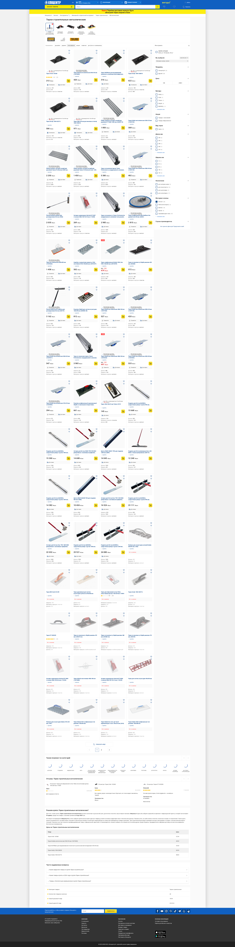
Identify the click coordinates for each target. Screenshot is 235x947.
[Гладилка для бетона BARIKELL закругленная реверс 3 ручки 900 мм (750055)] (140, 485)
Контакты (84, 925)
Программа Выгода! (124, 935)
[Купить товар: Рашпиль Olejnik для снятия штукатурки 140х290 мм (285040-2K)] (96, 316)
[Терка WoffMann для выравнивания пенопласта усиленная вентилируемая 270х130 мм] (113, 60)
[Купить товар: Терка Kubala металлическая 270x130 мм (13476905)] (68, 410)
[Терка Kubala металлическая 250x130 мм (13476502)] (86, 60)
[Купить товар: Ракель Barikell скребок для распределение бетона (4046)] (68, 222)
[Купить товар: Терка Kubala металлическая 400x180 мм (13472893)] (150, 363)
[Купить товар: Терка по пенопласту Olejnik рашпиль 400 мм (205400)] (150, 269)
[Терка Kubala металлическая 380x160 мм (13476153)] (140, 155)
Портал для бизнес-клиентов (163, 923)
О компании (85, 921)
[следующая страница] (109, 750)
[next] (188, 758)
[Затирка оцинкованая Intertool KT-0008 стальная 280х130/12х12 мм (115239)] (113, 666)
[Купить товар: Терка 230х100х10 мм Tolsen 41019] (123, 411)
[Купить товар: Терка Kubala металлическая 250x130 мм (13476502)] (96, 80)
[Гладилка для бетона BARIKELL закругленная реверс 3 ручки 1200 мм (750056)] (113, 532)
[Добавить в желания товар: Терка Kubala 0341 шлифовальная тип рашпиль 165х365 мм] (96, 700)
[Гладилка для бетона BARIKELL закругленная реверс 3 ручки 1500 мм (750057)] (86, 532)
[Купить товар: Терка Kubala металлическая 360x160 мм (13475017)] (68, 363)
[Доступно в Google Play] (160, 936)
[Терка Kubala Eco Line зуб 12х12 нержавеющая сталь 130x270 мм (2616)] (113, 709)
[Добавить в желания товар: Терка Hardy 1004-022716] (151, 570)
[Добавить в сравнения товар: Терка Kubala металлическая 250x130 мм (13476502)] (96, 53)
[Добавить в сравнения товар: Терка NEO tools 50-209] (69, 573)
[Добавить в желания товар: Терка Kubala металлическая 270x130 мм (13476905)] (69, 381)
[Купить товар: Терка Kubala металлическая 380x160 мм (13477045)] (123, 316)
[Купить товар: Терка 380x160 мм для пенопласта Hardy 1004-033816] (96, 129)
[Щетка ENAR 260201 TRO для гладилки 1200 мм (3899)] (113, 438)
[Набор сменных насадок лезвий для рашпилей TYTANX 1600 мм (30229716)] (113, 108)
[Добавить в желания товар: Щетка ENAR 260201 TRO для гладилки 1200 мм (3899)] (124, 429)
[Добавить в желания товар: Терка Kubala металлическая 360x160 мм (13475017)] (69, 334)
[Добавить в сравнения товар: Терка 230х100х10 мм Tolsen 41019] (124, 384)
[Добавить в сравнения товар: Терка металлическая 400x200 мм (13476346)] (69, 243)
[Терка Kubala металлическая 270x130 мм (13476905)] (58, 390)
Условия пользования (161, 921)
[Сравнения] (164, 7)
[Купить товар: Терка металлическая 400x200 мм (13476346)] (68, 269)
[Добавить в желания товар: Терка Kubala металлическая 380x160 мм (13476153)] (151, 146)
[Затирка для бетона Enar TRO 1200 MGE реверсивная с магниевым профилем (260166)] (113, 485)
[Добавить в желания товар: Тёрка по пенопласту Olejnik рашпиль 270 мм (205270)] (151, 613)
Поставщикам (86, 929)
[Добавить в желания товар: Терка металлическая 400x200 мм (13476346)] (69, 240)
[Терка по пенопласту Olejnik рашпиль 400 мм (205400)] (140, 249)
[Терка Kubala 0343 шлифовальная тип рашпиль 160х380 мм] (140, 709)
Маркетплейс (85, 931)
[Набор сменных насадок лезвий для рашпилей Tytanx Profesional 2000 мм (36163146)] (58, 155)
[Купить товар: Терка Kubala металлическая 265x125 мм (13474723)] (150, 128)
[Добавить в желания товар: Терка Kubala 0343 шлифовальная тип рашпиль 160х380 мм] (151, 700)
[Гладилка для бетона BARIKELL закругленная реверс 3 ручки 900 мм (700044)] (140, 390)
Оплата (120, 921)
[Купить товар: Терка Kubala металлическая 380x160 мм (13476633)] (123, 363)
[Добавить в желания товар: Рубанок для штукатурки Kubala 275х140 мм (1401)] (69, 700)
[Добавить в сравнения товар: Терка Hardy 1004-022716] (151, 573)
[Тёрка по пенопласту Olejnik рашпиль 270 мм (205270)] (140, 622)
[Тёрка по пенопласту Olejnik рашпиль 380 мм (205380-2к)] (113, 622)
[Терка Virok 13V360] (58, 60)
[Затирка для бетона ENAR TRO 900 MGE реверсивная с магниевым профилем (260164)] (86, 438)
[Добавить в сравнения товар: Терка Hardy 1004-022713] (69, 101)
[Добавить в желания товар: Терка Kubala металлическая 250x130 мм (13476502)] (96, 51)
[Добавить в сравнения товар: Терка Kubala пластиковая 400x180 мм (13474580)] (96, 659)
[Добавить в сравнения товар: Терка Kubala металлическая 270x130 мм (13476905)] (69, 384)
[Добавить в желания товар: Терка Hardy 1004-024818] (151, 51)
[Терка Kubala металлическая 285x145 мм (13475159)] (140, 296)
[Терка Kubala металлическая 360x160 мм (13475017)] (58, 343)
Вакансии (84, 927)
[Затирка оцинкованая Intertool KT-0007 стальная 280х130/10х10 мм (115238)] (86, 202)
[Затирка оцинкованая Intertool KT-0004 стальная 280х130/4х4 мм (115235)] (58, 666)
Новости (84, 923)
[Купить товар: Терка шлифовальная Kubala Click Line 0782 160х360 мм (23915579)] (123, 269)
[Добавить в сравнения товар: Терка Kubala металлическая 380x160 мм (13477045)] (124, 290)
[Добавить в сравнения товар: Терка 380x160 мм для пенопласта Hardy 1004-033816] (96, 101)
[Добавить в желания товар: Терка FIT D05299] (69, 613)
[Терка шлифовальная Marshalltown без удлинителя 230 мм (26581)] (140, 202)
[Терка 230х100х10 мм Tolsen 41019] (113, 390)
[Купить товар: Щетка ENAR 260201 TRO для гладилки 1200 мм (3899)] (123, 458)
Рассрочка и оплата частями (126, 923)
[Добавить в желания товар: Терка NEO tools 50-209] (69, 570)
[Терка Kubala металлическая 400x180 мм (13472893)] (140, 343)
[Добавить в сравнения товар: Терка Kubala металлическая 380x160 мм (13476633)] (124, 337)
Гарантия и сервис (123, 929)
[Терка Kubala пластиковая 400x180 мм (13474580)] (86, 666)
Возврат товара (122, 927)
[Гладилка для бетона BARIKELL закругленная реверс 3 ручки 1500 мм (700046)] (58, 438)
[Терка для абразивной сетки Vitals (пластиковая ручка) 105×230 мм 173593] (113, 579)
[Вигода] (166, 2)
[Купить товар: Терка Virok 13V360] (68, 81)
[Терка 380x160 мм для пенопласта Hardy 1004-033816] (86, 108)
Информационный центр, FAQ (53, 920)
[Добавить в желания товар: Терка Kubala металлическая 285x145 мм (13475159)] (151, 287)
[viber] (171, 911)
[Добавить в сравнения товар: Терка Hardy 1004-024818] (151, 53)
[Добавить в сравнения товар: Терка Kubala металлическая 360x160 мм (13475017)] (69, 337)
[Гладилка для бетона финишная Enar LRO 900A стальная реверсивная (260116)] (140, 438)
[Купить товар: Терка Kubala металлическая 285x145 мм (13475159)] (150, 316)
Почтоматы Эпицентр (124, 937)
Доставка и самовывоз (125, 925)
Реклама (84, 933)
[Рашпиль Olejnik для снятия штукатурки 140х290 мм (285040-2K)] (86, 296)
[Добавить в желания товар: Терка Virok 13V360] (69, 51)
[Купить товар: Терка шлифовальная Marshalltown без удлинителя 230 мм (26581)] (150, 222)
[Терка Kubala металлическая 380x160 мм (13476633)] (113, 343)
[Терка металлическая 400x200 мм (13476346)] (58, 249)
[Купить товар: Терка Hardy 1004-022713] (68, 129)
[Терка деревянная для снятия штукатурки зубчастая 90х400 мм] (86, 579)
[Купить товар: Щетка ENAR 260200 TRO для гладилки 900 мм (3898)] (96, 505)
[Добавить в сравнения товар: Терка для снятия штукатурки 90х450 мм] (151, 659)
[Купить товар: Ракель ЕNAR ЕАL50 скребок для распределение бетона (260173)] (68, 316)
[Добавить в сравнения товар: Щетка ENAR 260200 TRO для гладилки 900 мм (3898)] (96, 479)
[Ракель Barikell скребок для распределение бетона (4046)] (58, 202)
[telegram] (179, 911)
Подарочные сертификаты (125, 933)
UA (73, 2)
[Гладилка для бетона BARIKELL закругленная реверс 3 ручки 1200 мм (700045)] (58, 485)
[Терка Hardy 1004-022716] (140, 579)
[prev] (184, 758)
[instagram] (166, 911)
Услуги (120, 931)
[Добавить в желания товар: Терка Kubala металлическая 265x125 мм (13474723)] (151, 99)
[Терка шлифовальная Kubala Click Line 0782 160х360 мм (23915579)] (113, 249)
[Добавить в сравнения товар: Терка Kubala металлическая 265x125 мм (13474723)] (151, 101)
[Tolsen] (74, 39)
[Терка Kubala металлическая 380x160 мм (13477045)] (113, 296)
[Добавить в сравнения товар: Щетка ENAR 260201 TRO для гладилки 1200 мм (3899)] (124, 432)
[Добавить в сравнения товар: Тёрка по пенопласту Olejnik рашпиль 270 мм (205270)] (151, 616)
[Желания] (174, 7)
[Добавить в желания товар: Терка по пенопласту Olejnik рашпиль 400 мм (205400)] (151, 240)
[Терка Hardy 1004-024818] (140, 60)
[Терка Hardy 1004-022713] (58, 108)
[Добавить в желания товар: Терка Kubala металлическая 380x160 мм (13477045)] (124, 287)
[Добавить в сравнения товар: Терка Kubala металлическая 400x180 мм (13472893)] (151, 337)
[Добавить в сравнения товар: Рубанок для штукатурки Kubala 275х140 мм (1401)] (69, 702)
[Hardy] (51, 39)
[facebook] (157, 911)
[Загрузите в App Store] (160, 932)
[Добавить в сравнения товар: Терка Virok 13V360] (69, 53)
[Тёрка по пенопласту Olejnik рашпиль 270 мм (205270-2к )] (86, 622)
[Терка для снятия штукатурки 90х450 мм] (140, 666)
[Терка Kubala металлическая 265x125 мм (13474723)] (140, 108)
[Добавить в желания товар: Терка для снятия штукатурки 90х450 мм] (151, 657)
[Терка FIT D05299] (58, 622)
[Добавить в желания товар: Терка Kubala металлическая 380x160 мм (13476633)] (124, 334)
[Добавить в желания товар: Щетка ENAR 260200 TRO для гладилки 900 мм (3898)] (96, 476)
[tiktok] (175, 911)
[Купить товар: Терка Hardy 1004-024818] (150, 81)
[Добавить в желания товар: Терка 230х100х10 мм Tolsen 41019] (124, 381)
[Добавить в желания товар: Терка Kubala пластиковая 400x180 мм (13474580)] (96, 657)
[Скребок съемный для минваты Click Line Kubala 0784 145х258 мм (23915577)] (86, 249)
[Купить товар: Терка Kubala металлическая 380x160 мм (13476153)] (150, 175)
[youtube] (162, 911)
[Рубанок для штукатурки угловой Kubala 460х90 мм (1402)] (140, 532)
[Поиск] (157, 7)
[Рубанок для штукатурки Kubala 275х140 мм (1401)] (58, 709)
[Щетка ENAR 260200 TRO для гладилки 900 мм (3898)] (86, 485)
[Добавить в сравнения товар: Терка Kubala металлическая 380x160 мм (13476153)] (151, 149)
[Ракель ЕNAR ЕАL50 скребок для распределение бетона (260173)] (58, 296)
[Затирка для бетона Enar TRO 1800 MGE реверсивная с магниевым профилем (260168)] (58, 532)
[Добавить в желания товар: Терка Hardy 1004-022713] (69, 99)
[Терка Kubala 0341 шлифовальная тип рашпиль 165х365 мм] (86, 709)
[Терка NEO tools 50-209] (58, 579)
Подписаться (111, 911)
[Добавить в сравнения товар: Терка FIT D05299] (69, 616)
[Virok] (62, 39)
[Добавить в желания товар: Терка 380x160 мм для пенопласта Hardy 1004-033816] (96, 99)
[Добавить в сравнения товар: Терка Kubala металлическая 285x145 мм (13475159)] (151, 290)
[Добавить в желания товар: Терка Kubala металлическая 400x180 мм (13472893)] (151, 334)
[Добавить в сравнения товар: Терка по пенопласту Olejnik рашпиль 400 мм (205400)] (151, 243)
